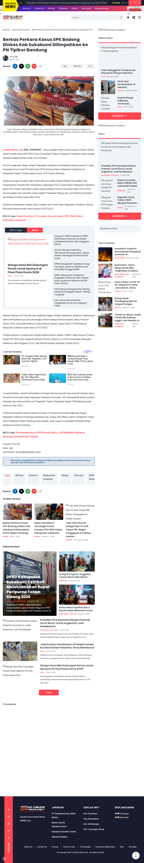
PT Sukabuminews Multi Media (64, 815)
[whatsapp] (27, 66)
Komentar (124, 817)
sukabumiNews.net (13, 149)
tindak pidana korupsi (21, 30)
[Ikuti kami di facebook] (8, 809)
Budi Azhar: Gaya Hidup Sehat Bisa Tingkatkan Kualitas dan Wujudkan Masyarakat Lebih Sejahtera (126, 268)
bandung (63, 581)
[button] (75, 76)
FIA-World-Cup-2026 (49, 630)
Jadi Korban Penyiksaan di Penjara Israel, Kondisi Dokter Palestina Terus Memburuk (67, 646)
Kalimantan (120, 258)
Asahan (69, 540)
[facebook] (15, 491)
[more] (40, 66)
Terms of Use (69, 847)
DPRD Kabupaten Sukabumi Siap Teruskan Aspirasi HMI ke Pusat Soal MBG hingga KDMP (72, 266)
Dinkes (6, 536)
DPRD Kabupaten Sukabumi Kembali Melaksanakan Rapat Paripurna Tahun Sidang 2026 (28, 586)
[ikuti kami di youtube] (8, 831)
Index (49, 692)
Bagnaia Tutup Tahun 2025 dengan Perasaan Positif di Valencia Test (127, 200)
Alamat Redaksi (59, 837)
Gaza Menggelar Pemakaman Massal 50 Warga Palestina (118, 72)
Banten (118, 308)
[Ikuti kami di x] (8, 817)
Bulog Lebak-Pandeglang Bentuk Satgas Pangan (126, 301)
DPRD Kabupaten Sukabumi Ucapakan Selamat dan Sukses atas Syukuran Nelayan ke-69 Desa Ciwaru (71, 279)
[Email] (34, 66)
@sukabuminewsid (108, 228)
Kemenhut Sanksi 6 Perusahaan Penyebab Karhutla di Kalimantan (128, 251)
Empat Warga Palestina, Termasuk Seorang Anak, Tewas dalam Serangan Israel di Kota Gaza (71, 254)
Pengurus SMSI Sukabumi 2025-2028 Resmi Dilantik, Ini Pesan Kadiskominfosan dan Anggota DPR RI (71, 240)
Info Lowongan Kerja (93, 829)
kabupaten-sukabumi (120, 325)
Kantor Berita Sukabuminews (59, 824)
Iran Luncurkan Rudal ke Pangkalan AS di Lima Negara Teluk (70, 303)
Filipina (120, 90)
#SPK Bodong (93, 477)
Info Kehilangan (91, 824)
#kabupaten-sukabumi (49, 477)
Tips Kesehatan (91, 819)
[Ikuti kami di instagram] (8, 824)
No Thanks (77, 18)
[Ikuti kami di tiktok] (8, 838)
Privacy (55, 847)
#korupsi (78, 475)
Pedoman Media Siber (105, 847)
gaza (35, 230)
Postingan (124, 813)
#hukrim (33, 475)
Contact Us (42, 847)
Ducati (120, 208)
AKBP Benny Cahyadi (67, 614)
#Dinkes (19, 475)
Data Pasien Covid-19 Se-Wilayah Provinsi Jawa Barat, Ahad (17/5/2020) (127, 285)
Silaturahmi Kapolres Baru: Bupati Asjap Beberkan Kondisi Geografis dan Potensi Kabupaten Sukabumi (76, 609)
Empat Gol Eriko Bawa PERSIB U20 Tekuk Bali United (127, 183)
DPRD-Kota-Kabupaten (16, 601)
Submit (96, 18)
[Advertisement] (72, 784)
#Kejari (65, 475)
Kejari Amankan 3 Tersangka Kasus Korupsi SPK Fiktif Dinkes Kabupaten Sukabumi (48, 528)
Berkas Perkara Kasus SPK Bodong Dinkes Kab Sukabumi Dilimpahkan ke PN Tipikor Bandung (16, 528)
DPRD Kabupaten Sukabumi (122, 275)
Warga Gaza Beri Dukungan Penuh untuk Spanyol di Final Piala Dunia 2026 (28, 268)
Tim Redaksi (85, 847)
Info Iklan (133, 847)
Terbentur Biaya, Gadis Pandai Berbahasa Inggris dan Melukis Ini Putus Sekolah (128, 317)
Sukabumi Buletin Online (64, 831)
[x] (21, 66)
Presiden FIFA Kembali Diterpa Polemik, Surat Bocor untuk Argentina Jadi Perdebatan (65, 623)
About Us (28, 847)
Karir (122, 847)
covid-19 (118, 291)
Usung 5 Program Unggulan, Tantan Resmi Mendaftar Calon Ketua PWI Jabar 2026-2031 (76, 576)
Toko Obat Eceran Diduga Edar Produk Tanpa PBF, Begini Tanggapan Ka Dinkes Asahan (78, 529)
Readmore (118, 116)
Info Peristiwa (90, 813)
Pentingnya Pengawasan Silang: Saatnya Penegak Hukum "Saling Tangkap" (72, 292)
